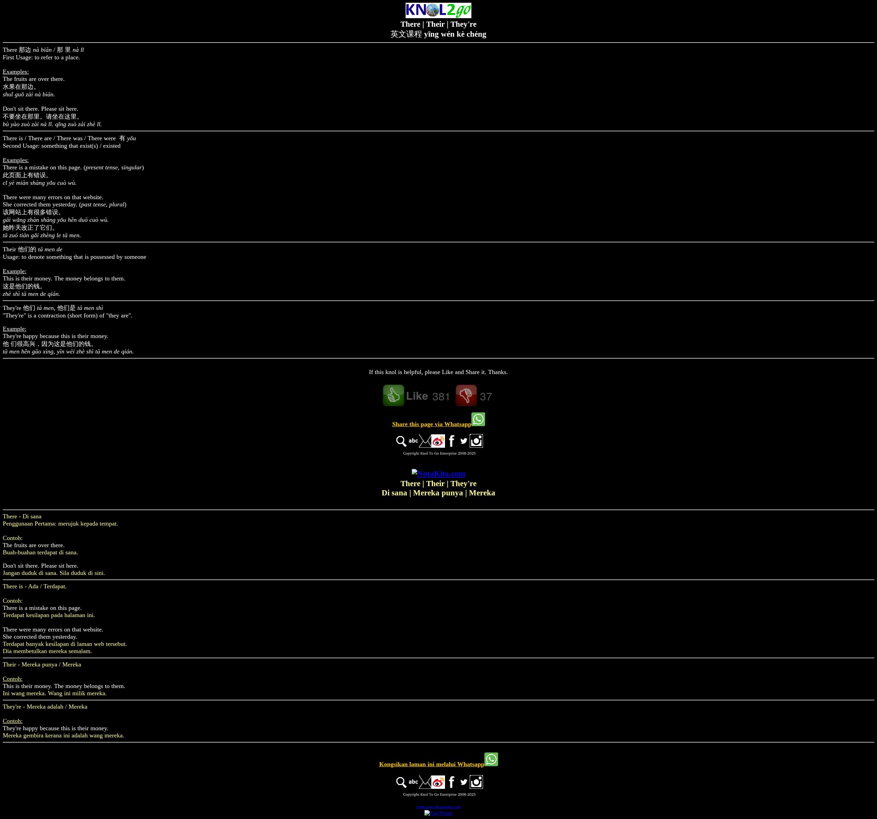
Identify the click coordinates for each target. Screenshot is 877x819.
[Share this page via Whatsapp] (478, 424)
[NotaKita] (438, 473)
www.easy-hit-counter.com (439, 807)
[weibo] (438, 446)
